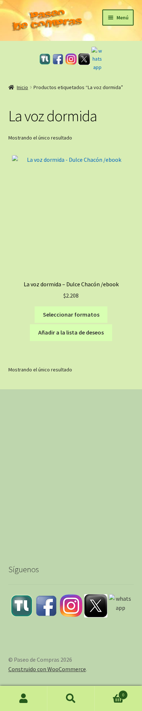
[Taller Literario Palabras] (44, 59)
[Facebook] (57, 59)
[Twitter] (84, 59)
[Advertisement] (71, 470)
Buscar (71, 698)
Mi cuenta (23, 698)
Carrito (109, 692)
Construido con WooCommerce (47, 669)
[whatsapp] (97, 59)
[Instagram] (71, 59)
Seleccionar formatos (71, 314)
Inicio (22, 87)
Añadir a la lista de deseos (71, 332)
